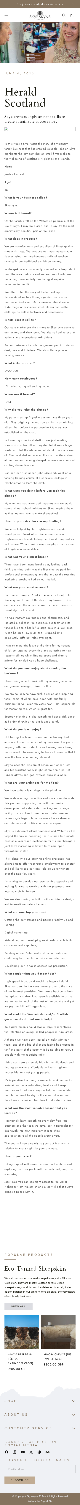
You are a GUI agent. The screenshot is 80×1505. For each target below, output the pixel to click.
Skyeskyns (32, 1496)
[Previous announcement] (7, 4)
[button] (6, 15)
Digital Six (46, 1501)
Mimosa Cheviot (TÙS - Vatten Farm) (57, 1357)
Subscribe (20, 1480)
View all (18, 1306)
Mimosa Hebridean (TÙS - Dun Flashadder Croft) (20, 1359)
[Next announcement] (73, 4)
